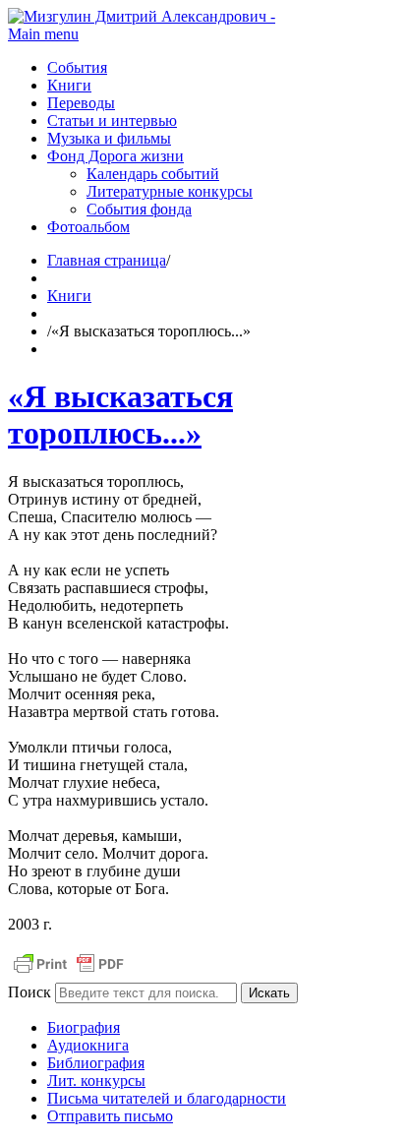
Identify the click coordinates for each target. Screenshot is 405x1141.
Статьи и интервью (112, 120)
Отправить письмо (110, 1116)
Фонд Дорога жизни (115, 156)
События (77, 67)
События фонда (139, 209)
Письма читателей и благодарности (166, 1098)
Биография (83, 1027)
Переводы (81, 102)
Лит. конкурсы (96, 1080)
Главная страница (106, 260)
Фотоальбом (88, 226)
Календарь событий (153, 173)
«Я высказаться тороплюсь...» (120, 414)
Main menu (43, 34)
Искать (269, 993)
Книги (69, 85)
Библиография (96, 1062)
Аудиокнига (88, 1045)
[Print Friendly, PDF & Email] (69, 973)
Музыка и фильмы (109, 138)
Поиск (29, 992)
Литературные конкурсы (170, 191)
